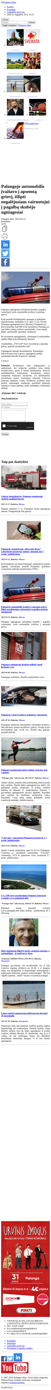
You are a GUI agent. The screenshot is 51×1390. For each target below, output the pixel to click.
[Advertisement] (25, 162)
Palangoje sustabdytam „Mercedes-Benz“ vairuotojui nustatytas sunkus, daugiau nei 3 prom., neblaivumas (22, 551)
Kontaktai (11, 9)
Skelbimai (11, 1343)
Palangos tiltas (24, 25)
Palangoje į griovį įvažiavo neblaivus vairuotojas (24, 715)
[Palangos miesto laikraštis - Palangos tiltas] (8, 2)
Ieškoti (32, 22)
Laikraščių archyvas (16, 12)
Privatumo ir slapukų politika (20, 1348)
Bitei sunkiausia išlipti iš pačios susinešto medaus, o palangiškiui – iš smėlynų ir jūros (25, 952)
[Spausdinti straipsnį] (4, 239)
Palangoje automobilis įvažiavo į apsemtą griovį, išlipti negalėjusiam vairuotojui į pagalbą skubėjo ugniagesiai (24, 609)
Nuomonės (5, 961)
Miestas (22, 504)
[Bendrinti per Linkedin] (5, 248)
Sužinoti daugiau (17, 1382)
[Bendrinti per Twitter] (5, 257)
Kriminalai (23, 1021)
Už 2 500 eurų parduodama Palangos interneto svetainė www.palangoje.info (23, 896)
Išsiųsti (5, 434)
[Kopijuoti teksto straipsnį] (4, 231)
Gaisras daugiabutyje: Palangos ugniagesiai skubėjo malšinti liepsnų (22, 497)
